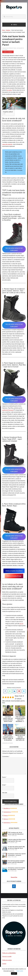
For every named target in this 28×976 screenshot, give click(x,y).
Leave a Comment (8, 52)
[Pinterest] (19, 691)
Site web (4, 792)
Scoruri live (14, 877)
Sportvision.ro (7, 822)
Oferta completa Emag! (14, 576)
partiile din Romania (7, 410)
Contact (4, 963)
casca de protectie (7, 144)
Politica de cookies (7, 960)
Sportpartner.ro (7, 812)
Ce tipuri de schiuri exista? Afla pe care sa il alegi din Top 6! (16, 847)
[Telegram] (24, 691)
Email (4, 785)
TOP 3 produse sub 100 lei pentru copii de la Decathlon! (15, 833)
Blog (3, 30)
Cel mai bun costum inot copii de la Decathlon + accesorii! (17, 854)
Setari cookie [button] (19, 971)
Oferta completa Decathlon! (14, 571)
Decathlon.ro (7, 808)
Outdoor (8, 30)
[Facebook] (5, 691)
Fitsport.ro (14, 7)
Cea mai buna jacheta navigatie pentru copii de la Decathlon (16, 861)
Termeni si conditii (6, 956)
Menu (15, 24)
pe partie (9, 90)
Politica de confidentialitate (9, 953)
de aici (21, 623)
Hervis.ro (6, 819)
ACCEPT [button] (14, 973)
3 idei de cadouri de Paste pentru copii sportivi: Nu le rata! (17, 840)
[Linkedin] (14, 691)
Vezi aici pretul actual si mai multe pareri (14, 249)
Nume (4, 777)
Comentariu (5, 756)
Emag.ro (6, 815)
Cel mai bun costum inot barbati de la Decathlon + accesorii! (16, 868)
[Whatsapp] (10, 691)
